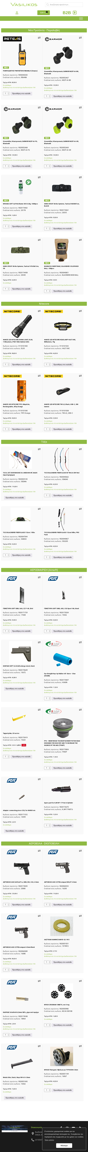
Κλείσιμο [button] (64, 1145)
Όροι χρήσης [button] (49, 1140)
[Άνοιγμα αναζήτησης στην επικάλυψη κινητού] (64, 4)
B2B (67, 12)
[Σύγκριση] (39, 37)
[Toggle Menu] (81, 18)
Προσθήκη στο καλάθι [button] (21, 94)
